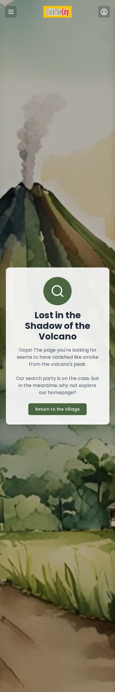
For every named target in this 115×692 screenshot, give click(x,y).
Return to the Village (57, 409)
